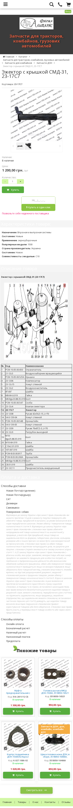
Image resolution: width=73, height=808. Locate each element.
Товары (22, 802)
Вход (68, 11)
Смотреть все (34, 790)
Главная (7, 802)
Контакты (50, 802)
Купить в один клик (39, 207)
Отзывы (66, 802)
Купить (14, 189)
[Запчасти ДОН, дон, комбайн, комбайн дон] (55, 737)
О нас (35, 802)
